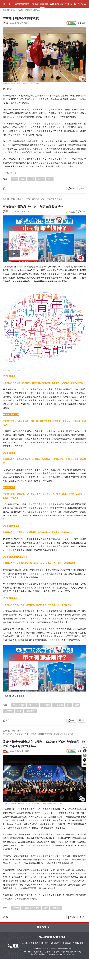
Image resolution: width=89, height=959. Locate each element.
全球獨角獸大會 (22, 4)
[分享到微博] (85, 764)
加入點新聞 (56, 943)
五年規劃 (46, 705)
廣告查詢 (34, 943)
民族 (32, 179)
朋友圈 (73, 4)
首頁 (10, 4)
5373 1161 (46, 948)
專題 (79, 4)
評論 (42, 4)
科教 (67, 4)
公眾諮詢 (58, 705)
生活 (52, 4)
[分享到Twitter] (85, 760)
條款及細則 (78, 943)
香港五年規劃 (19, 705)
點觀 (47, 4)
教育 (50, 179)
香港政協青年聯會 (31, 907)
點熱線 (25, 943)
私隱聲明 (67, 943)
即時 (32, 4)
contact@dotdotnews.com (64, 948)
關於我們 (45, 943)
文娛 (62, 4)
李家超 (16, 907)
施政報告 (33, 705)
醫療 (77, 705)
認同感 (41, 179)
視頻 (37, 4)
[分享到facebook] (85, 751)
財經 (57, 4)
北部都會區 (31, 711)
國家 (23, 179)
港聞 (5, 211)
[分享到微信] (85, 755)
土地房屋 (9, 711)
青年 (15, 179)
